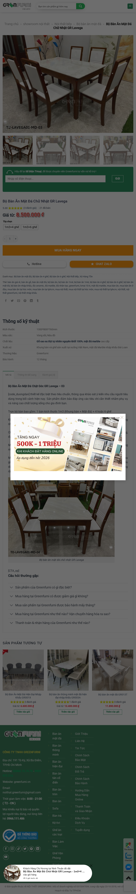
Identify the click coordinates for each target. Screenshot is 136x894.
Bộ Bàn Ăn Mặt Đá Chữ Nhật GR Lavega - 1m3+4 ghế (54, 871)
